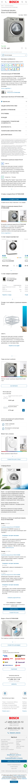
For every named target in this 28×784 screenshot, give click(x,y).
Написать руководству (14, 761)
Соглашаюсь (14, 781)
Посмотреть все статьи (14, 459)
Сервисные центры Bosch (7, 743)
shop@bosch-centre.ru (14, 755)
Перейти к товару (6, 294)
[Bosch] (14, 2)
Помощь (18, 744)
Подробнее (14, 669)
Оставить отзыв (14, 199)
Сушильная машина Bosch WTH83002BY (10, 527)
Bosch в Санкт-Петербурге (7, 749)
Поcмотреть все (14, 612)
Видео (17, 743)
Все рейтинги (14, 386)
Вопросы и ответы (20, 739)
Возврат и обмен (5, 746)
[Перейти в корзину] (26, 2)
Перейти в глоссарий (14, 345)
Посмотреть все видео (14, 645)
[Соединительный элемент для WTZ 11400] (5, 397)
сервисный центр (10, 547)
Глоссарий (18, 741)
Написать (14, 684)
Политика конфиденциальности (14, 764)
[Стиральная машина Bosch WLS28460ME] (12, 246)
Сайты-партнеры (20, 746)
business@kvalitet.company (14, 758)
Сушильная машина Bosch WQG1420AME (10, 555)
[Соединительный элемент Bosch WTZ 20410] (5, 407)
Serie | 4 (7, 226)
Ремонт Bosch (4, 744)
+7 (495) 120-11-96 (14, 679)
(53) (20, 257)
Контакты (18, 747)
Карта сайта (14, 768)
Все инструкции (8, 55)
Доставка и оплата (5, 739)
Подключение (4, 741)
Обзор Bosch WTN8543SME (13, 92)
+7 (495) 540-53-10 (14, 722)
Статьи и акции (4, 747)
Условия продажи (14, 766)
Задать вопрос (14, 609)
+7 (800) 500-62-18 (14, 728)
